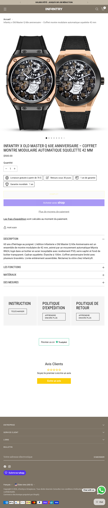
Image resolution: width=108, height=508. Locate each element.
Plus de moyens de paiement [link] (54, 211)
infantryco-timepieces (26, 489)
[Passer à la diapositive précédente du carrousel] (95, 407)
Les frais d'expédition (15, 219)
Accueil (7, 19)
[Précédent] (20, 2)
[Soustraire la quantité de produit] (6, 169)
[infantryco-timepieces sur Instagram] (9, 467)
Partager (12, 228)
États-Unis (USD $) (25, 485)
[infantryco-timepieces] (54, 9)
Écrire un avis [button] (54, 381)
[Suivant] (88, 2)
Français (7, 485)
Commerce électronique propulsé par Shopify (21, 494)
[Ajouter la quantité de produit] (14, 169)
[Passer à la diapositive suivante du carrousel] (102, 407)
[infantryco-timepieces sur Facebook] (5, 467)
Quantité (8, 162)
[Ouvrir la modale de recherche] (97, 9)
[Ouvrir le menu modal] (5, 9)
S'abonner (99, 457)
